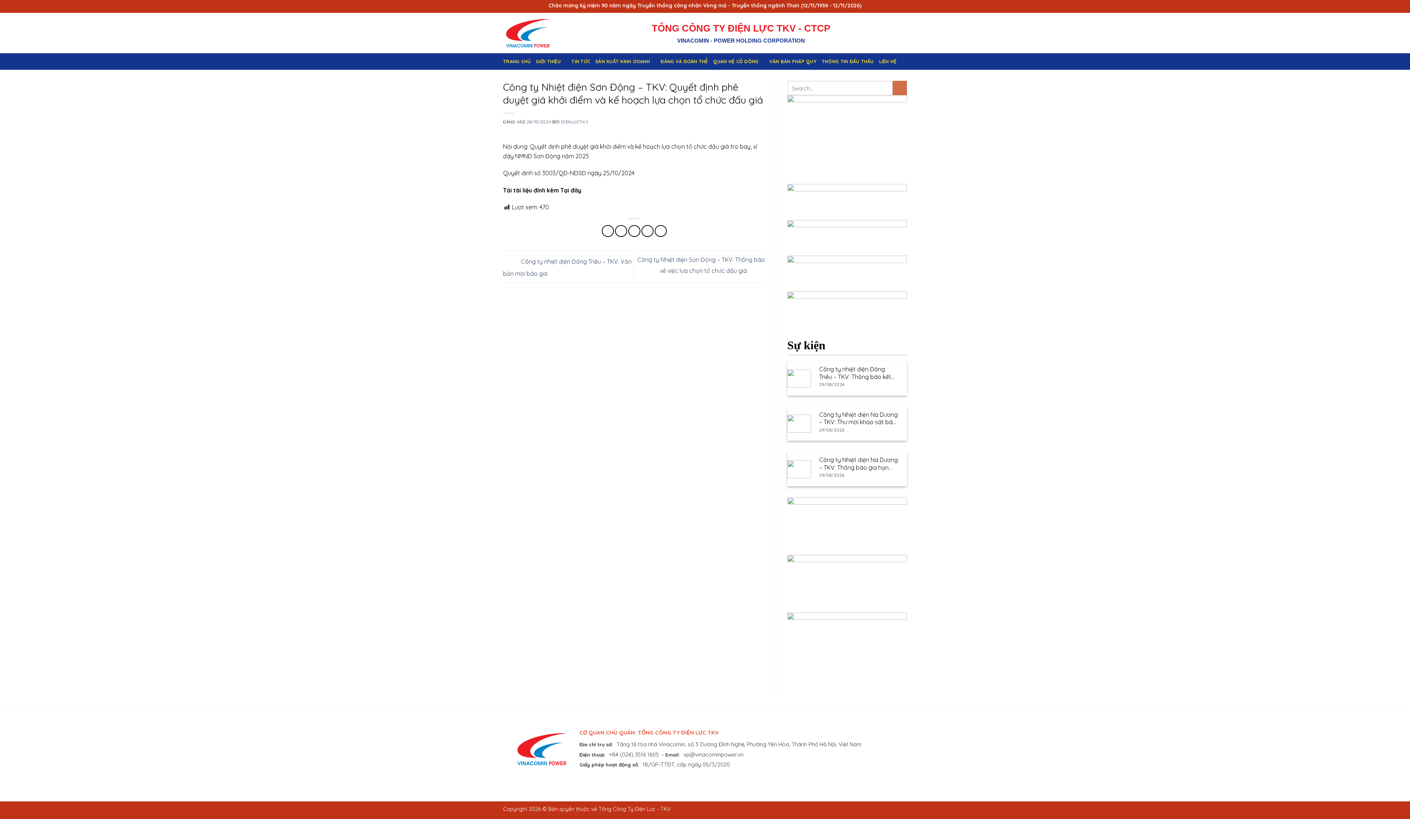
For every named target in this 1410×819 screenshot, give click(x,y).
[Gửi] (900, 88)
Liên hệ (888, 61)
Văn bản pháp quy (793, 61)
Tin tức (580, 61)
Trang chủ (517, 61)
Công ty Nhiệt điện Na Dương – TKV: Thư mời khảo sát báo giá (858, 418)
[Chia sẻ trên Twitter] (621, 231)
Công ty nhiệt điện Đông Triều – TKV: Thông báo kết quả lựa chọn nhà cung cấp (856, 373)
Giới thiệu (548, 61)
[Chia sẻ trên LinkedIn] (661, 231)
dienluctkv (574, 122)
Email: (672, 754)
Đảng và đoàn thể (684, 61)
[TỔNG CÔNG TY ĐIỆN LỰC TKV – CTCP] (533, 33)
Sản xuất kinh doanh (622, 61)
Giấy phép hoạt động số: (609, 764)
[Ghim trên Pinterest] (647, 231)
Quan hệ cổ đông (736, 61)
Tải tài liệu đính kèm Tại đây (542, 190)
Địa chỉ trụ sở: (596, 744)
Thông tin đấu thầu (848, 61)
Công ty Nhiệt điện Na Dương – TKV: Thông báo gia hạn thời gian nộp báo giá (858, 464)
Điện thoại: (592, 754)
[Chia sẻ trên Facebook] (608, 231)
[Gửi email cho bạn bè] (634, 231)
